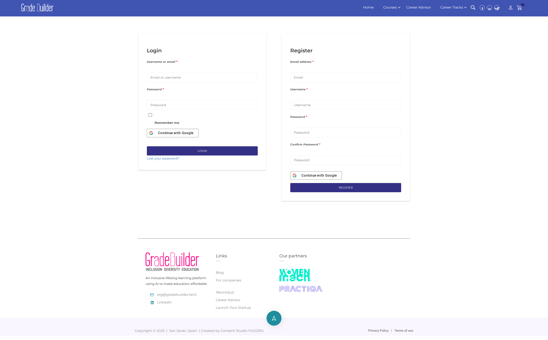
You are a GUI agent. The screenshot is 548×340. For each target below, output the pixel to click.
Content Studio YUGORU (242, 331)
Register (346, 187)
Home (368, 7)
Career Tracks (451, 7)
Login (202, 150)
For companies (228, 280)
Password (155, 89)
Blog (220, 273)
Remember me (167, 123)
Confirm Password (305, 144)
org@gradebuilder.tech (177, 295)
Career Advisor (418, 7)
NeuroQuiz (225, 292)
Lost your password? (163, 158)
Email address (302, 61)
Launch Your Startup (233, 308)
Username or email (162, 61)
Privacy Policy (378, 331)
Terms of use (404, 331)
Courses (390, 7)
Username (299, 89)
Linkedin (164, 302)
